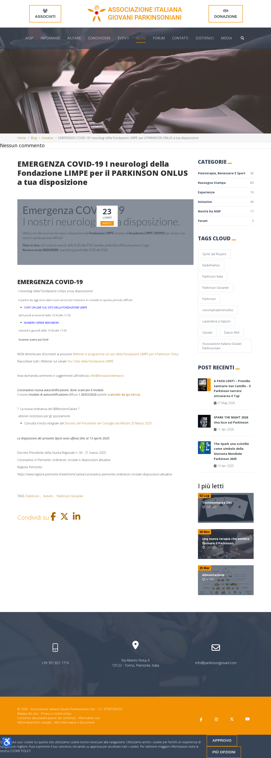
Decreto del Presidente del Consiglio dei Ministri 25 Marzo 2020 (108, 423)
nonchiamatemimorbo (217, 310)
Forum (159, 38)
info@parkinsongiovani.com (215, 662)
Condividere (99, 38)
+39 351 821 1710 (55, 662)
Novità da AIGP (226, 211)
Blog (141, 38)
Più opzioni (223, 752)
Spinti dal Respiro (214, 254)
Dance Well (231, 332)
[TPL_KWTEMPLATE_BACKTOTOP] (263, 750)
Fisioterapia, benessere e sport (226, 173)
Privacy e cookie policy (56, 713)
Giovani (207, 332)
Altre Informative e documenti (74, 722)
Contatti (180, 38)
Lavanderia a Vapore (216, 321)
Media (226, 38)
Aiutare (74, 38)
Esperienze (226, 192)
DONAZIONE (225, 16)
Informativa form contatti (34, 722)
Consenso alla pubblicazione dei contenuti (46, 718)
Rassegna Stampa (226, 183)
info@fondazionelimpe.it (107, 376)
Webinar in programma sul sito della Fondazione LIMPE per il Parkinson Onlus (126, 354)
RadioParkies (211, 265)
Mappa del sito (27, 713)
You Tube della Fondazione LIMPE (90, 361)
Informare (50, 38)
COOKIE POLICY (20, 751)
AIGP (29, 38)
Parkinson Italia (212, 276)
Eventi (123, 38)
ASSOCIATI (45, 16)
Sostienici (205, 38)
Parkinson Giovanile (215, 288)
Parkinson (209, 299)
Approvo (221, 740)
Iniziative (226, 202)
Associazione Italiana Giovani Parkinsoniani (222, 346)
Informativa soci (89, 718)
